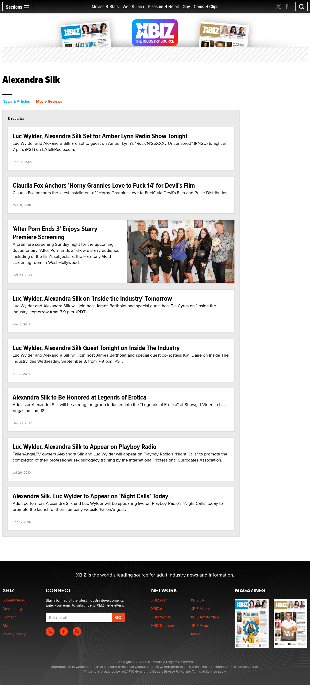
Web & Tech (133, 7)
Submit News (13, 600)
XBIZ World (160, 617)
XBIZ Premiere (163, 625)
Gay (186, 7)
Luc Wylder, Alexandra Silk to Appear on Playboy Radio (84, 447)
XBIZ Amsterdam (205, 617)
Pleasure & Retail (163, 7)
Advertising (12, 608)
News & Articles (16, 101)
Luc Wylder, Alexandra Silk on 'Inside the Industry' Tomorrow (92, 298)
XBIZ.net (158, 608)
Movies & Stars (105, 7)
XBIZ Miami (200, 608)
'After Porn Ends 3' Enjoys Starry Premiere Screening (55, 233)
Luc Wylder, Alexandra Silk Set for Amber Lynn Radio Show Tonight (100, 136)
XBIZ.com (159, 600)
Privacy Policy (14, 634)
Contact (9, 617)
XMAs (196, 634)
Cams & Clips (206, 7)
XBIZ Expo (199, 625)
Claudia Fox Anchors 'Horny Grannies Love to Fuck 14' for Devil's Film (104, 185)
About (7, 625)
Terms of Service (204, 671)
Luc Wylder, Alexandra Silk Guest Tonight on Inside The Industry (96, 348)
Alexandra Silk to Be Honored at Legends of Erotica (79, 397)
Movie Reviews (49, 101)
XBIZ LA (197, 600)
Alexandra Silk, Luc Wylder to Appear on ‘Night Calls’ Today (90, 496)
